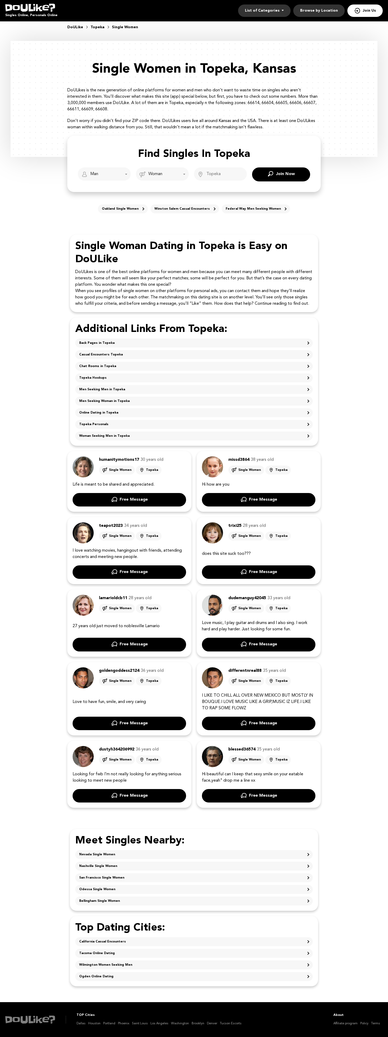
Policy (364, 1023)
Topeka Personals (93, 424)
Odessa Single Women (97, 889)
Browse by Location (319, 10)
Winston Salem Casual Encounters (182, 208)
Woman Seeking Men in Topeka (104, 436)
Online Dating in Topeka (98, 412)
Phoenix (123, 1023)
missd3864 (238, 460)
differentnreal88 (245, 671)
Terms (375, 1023)
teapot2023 (111, 526)
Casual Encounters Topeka (101, 354)
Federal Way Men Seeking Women (253, 208)
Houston (94, 1023)
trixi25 (235, 526)
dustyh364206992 (116, 749)
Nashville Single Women (98, 866)
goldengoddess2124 (119, 671)
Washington (180, 1023)
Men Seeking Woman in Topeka (104, 401)
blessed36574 (241, 749)
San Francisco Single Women (101, 877)
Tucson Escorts (231, 1023)
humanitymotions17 (119, 460)
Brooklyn (198, 1023)
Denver (212, 1023)
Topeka (152, 470)
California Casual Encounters (102, 941)
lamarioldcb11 (113, 598)
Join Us (369, 10)
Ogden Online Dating (96, 976)
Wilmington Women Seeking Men (105, 964)
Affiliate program (345, 1023)
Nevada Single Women (97, 854)
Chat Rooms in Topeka (97, 366)
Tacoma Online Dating (97, 953)
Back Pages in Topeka (97, 343)
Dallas (81, 1023)
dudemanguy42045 (247, 598)
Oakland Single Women (120, 208)
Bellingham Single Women (99, 901)
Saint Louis (140, 1023)
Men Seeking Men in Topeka (102, 389)
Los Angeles (159, 1023)
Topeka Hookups (93, 377)
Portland (109, 1023)
